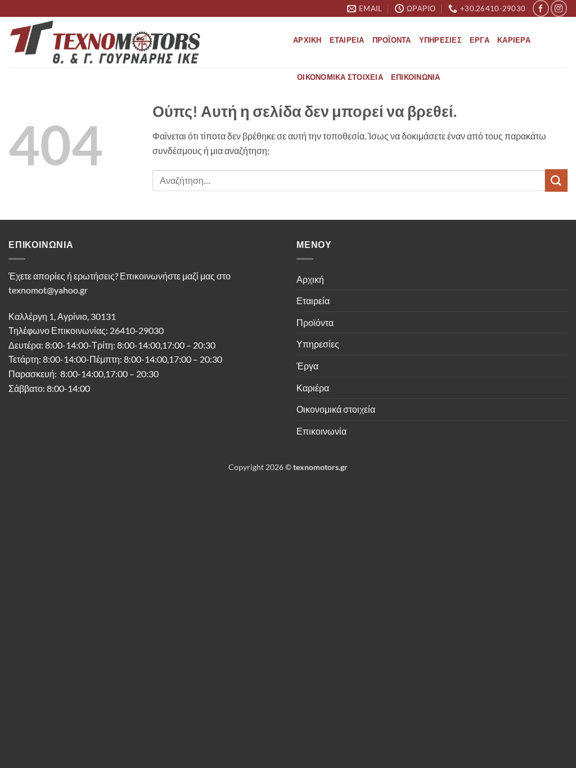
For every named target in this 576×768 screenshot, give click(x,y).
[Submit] (556, 180)
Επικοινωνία (415, 77)
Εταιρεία (347, 39)
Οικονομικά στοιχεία (340, 77)
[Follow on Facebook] (541, 8)
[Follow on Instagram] (559, 8)
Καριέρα (513, 39)
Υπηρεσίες (440, 39)
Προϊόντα (391, 39)
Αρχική (307, 39)
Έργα (479, 39)
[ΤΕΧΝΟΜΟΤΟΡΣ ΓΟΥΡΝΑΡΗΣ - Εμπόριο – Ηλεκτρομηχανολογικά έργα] (142, 42)
